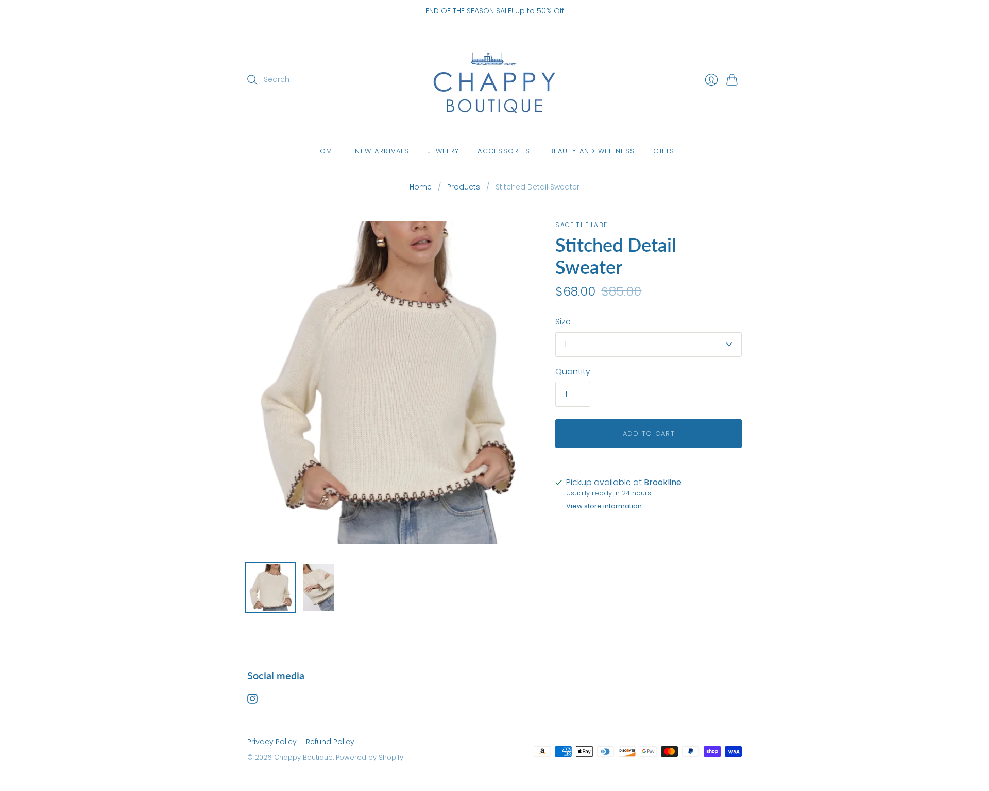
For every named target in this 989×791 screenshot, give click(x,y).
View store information (604, 506)
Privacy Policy (272, 741)
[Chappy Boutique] (494, 80)
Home (325, 151)
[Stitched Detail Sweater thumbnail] (270, 587)
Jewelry (443, 151)
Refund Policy (330, 741)
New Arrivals (382, 151)
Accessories (504, 151)
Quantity (572, 371)
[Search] (252, 80)
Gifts (664, 151)
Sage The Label (582, 224)
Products (463, 187)
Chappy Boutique (303, 757)
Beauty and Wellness (592, 151)
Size (563, 322)
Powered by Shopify (369, 757)
